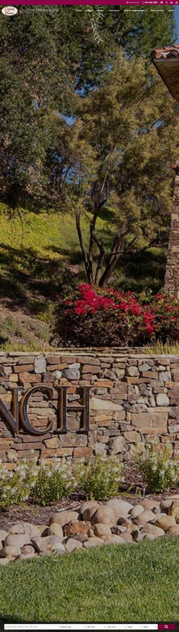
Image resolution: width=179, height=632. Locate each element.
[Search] (166, 627)
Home (79, 11)
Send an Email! (134, 2)
